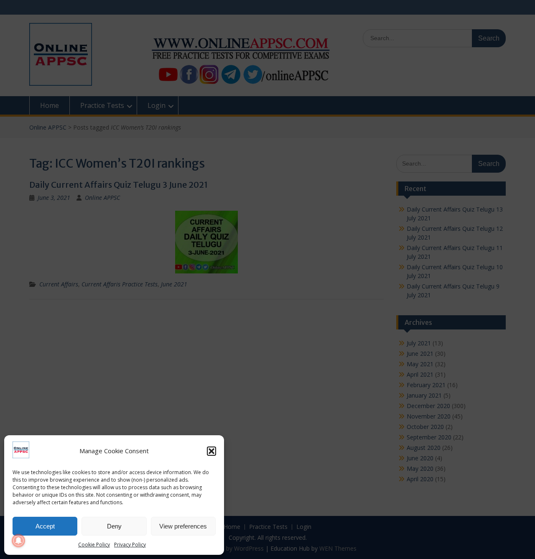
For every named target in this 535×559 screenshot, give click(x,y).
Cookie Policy (94, 544)
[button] (211, 451)
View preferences (183, 526)
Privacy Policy (130, 544)
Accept (45, 526)
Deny (114, 526)
